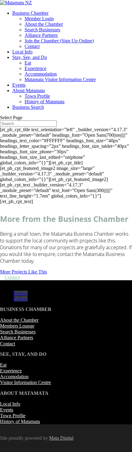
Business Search (28, 107)
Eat (28, 62)
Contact (32, 46)
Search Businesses (42, 29)
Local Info (22, 51)
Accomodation (14, 376)
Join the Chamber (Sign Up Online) (59, 40)
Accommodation (41, 74)
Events (18, 85)
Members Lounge (17, 325)
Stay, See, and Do (29, 57)
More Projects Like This (23, 271)
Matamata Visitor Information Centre (60, 79)
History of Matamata (44, 101)
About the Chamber (44, 24)
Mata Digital (61, 438)
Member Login (39, 18)
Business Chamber (30, 13)
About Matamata (28, 90)
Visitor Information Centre (25, 382)
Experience (35, 68)
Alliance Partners (41, 35)
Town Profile (37, 96)
